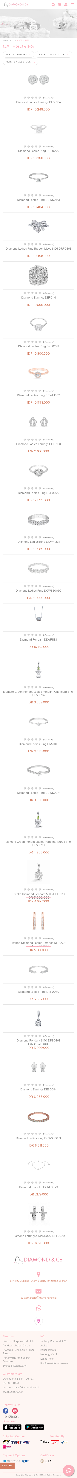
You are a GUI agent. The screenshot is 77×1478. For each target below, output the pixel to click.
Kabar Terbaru (48, 1349)
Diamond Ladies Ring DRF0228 (38, 346)
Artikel (43, 1345)
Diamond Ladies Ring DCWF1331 (39, 541)
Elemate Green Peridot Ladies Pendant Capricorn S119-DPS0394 (38, 693)
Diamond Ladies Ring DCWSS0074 (38, 1138)
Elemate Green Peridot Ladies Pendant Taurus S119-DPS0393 (38, 843)
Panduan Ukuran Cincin (16, 1345)
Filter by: (51, 54)
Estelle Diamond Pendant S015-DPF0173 (39, 894)
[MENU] (72, 5)
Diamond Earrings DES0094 (38, 1089)
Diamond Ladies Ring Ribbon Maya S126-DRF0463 (38, 248)
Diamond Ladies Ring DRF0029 (38, 493)
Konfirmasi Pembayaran (54, 1363)
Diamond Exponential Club (18, 1341)
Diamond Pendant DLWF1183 (38, 639)
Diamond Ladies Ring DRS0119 (38, 744)
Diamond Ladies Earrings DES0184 (38, 102)
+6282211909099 (13, 1391)
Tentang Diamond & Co (53, 1341)
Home (5, 40)
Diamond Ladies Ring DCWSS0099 (38, 590)
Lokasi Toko (47, 1358)
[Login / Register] (66, 5)
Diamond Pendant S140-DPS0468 (38, 1040)
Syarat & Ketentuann (15, 1365)
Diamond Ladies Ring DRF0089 (38, 991)
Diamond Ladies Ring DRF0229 (38, 151)
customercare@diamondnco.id (38, 1297)
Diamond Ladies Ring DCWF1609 (38, 395)
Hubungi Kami (48, 1354)
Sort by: (16, 54)
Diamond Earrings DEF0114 (38, 297)
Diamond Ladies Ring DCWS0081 (38, 793)
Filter (8, 1465)
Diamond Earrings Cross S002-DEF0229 (39, 1236)
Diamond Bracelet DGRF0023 (38, 1187)
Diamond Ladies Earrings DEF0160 (38, 444)
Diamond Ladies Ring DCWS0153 (38, 200)
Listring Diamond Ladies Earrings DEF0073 (38, 943)
